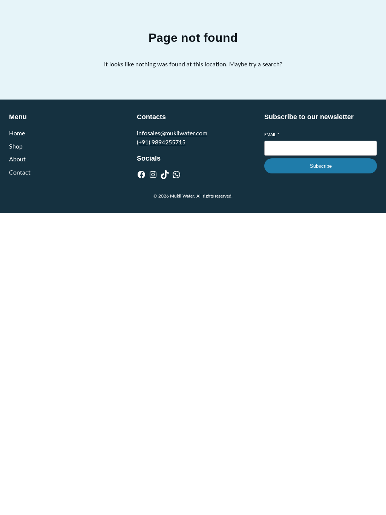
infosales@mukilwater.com (172, 133)
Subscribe (321, 166)
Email (271, 135)
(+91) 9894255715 (161, 142)
